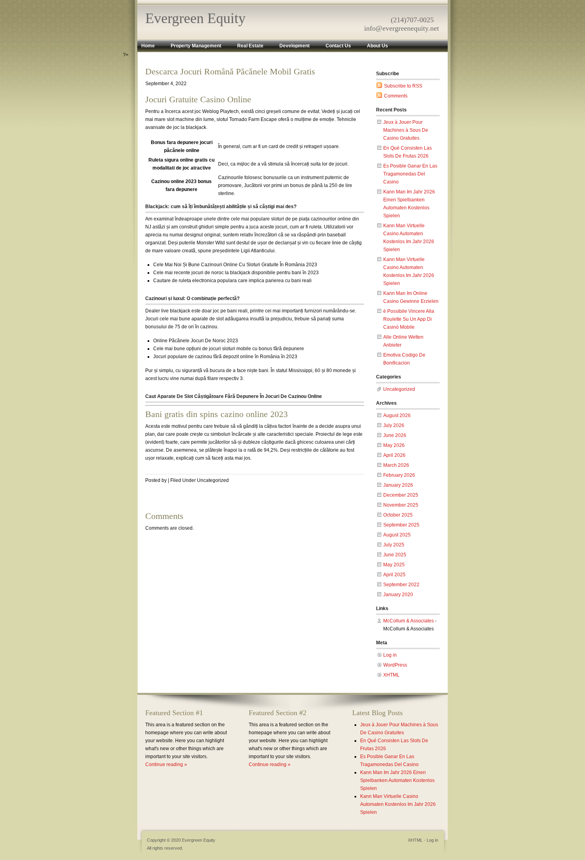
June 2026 (394, 435)
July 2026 (393, 425)
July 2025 (393, 545)
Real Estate (250, 46)
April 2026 (394, 455)
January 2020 (398, 594)
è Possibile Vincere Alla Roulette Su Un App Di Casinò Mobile (408, 319)
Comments (396, 96)
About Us (377, 46)
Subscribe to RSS (403, 86)
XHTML (391, 675)
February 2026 (399, 475)
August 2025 (397, 535)
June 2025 (394, 555)
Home (148, 46)
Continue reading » (166, 764)
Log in (390, 655)
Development (294, 46)
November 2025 (400, 505)
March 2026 (396, 465)
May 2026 (394, 445)
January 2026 (398, 485)
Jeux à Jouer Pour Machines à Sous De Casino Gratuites (405, 130)
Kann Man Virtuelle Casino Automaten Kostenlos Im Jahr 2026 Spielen (398, 804)
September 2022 (401, 584)
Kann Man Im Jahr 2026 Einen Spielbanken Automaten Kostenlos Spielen (397, 780)
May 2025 (394, 564)
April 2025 (394, 574)
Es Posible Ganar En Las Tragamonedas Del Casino (410, 174)
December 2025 (400, 495)
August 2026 (397, 415)
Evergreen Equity (195, 18)
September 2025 (401, 525)
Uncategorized (399, 389)
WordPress (395, 665)
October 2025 (398, 515)
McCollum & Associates (408, 621)
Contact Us (338, 46)
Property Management (196, 46)
